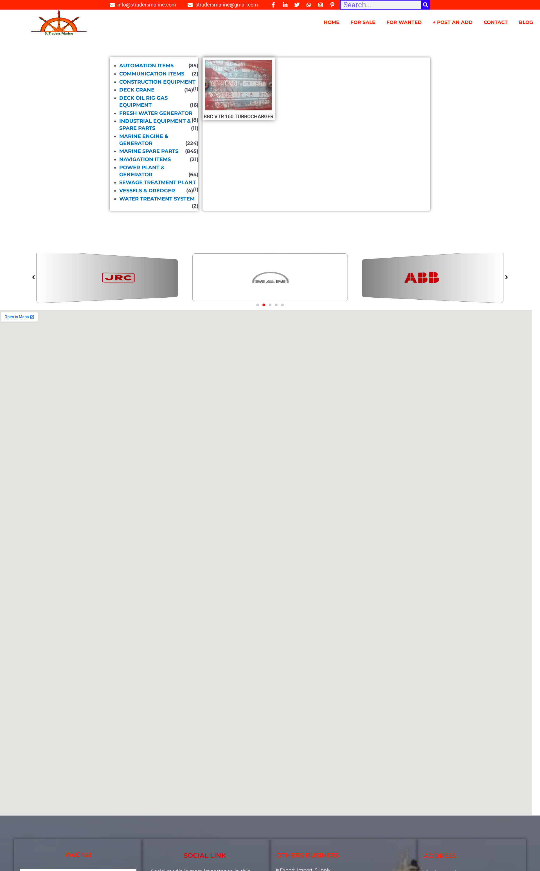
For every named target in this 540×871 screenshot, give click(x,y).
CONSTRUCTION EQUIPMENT (157, 82)
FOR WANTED (404, 22)
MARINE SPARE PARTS (148, 151)
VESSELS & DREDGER (147, 191)
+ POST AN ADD (452, 22)
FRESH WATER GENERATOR (155, 113)
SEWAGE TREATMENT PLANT (157, 182)
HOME (331, 22)
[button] (257, 305)
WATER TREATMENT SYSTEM (157, 199)
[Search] (425, 5)
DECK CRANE (136, 90)
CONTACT (496, 22)
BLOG (526, 22)
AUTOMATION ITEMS (146, 66)
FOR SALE (362, 22)
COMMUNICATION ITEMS (151, 74)
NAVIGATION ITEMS (145, 159)
